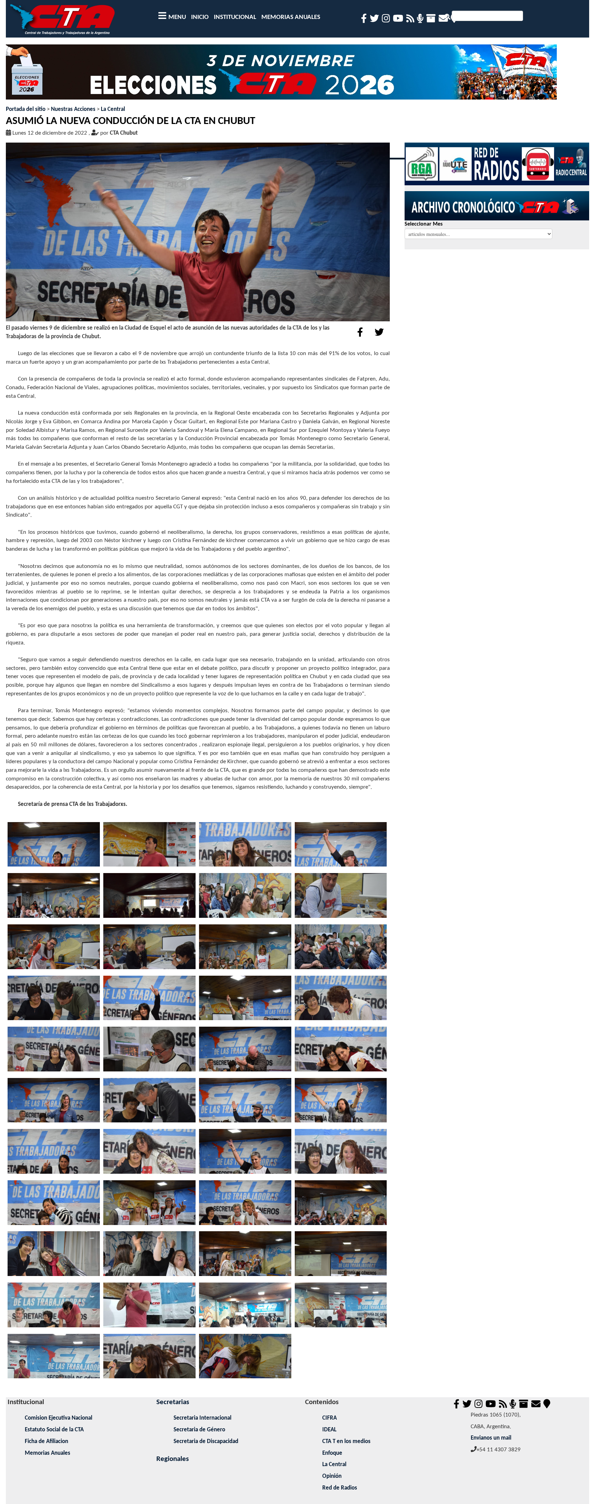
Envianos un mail (491, 1438)
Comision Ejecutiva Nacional (58, 1418)
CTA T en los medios (346, 1441)
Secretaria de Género (199, 1430)
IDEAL (329, 1430)
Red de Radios (339, 1488)
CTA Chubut (124, 133)
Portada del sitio (25, 109)
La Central (113, 109)
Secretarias (172, 1402)
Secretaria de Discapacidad (206, 1441)
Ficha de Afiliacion (46, 1441)
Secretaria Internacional (202, 1418)
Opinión (332, 1476)
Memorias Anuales (47, 1453)
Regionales (172, 1459)
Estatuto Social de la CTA (54, 1430)
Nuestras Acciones (73, 109)
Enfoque (332, 1453)
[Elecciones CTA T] (281, 74)
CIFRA (329, 1418)
